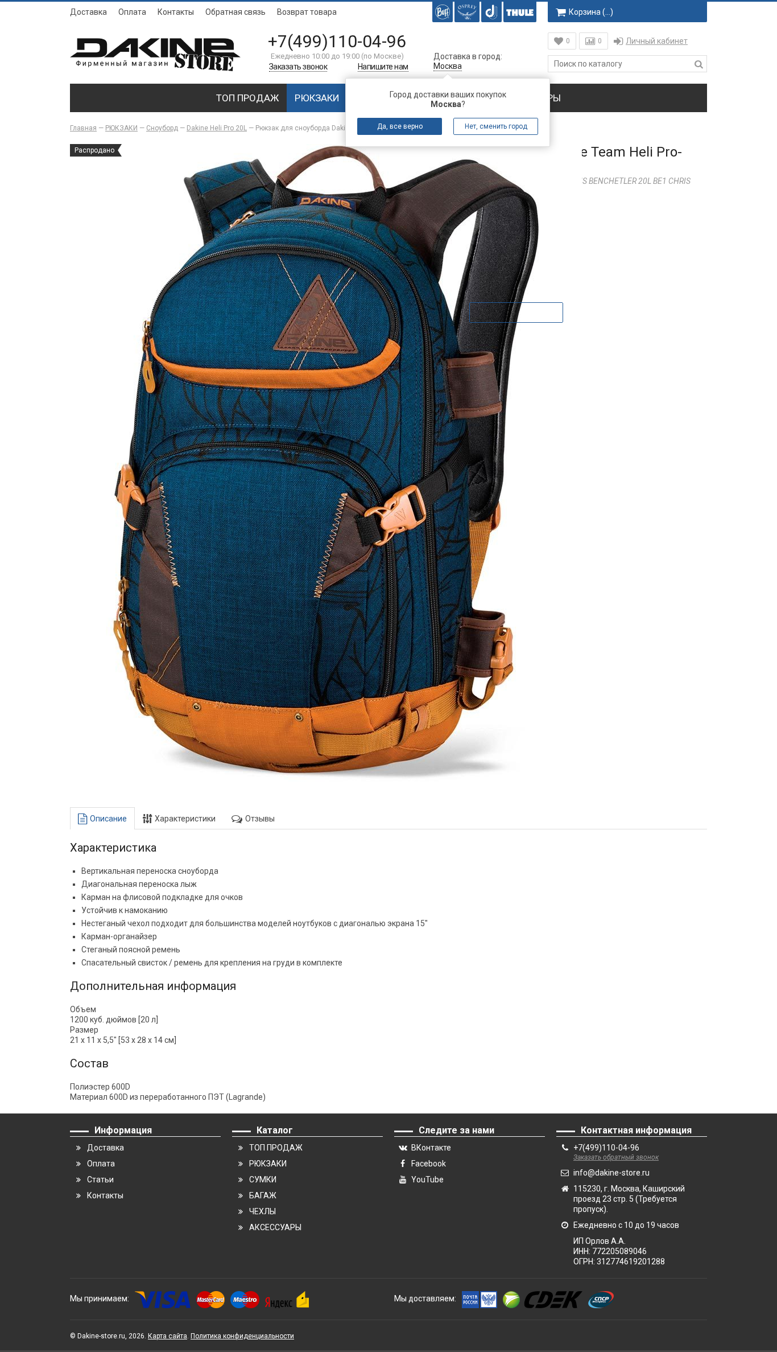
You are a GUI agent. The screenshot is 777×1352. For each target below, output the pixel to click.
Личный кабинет (657, 41)
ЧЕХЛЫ (262, 1211)
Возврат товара (307, 12)
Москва (447, 66)
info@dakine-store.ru (611, 1172)
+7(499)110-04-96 (337, 41)
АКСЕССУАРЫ (275, 1227)
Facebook (428, 1163)
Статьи (100, 1179)
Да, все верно (400, 126)
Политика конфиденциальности (242, 1336)
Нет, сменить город (496, 126)
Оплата (132, 12)
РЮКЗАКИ (317, 98)
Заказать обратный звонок (616, 1157)
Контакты (176, 12)
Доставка (88, 12)
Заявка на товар (524, 312)
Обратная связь (235, 12)
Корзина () (591, 12)
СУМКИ (262, 1179)
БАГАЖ (262, 1195)
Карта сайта (167, 1336)
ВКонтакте (431, 1147)
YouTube (427, 1179)
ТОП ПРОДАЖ (247, 98)
